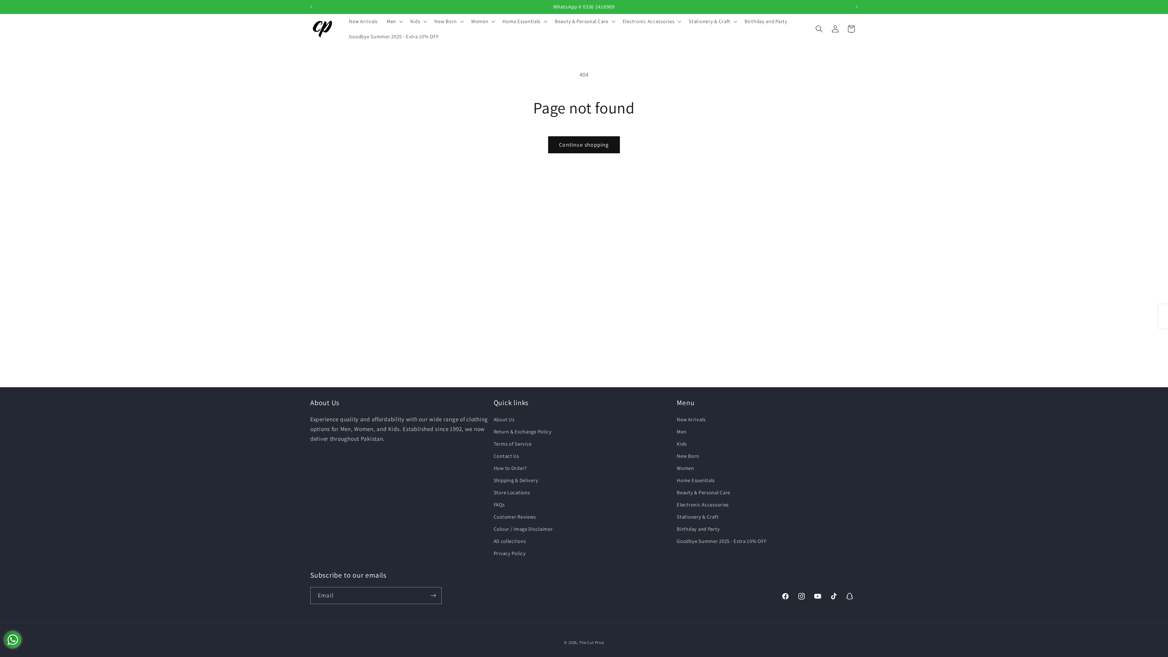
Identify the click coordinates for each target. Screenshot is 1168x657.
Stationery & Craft (697, 516)
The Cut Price (591, 642)
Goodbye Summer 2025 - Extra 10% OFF (721, 541)
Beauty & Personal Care (703, 492)
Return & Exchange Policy (523, 431)
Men (681, 431)
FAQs (499, 504)
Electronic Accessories (703, 504)
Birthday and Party (698, 529)
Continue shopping (584, 144)
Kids (682, 443)
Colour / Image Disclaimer (523, 529)
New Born (688, 456)
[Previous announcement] (311, 7)
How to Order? (510, 468)
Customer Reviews (515, 516)
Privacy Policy (510, 553)
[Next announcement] (856, 7)
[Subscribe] (433, 595)
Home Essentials (696, 480)
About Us (504, 419)
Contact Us (506, 456)
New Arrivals (691, 419)
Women (685, 468)
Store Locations (512, 492)
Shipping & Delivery (516, 480)
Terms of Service (513, 443)
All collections (510, 541)
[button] (394, 21)
